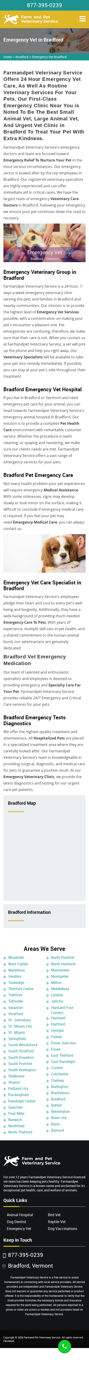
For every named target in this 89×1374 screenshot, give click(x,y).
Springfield (17, 1038)
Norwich (15, 1119)
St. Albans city (20, 1026)
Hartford (58, 1024)
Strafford (15, 1013)
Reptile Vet (57, 1221)
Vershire (14, 976)
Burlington (59, 1086)
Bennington (60, 1111)
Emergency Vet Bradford (49, 57)
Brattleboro (60, 1092)
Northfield (16, 1125)
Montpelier (59, 976)
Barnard (57, 1130)
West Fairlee (18, 963)
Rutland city (18, 1088)
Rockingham (18, 1094)
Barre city (59, 1117)
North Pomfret (62, 957)
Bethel (56, 1105)
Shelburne (16, 1076)
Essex (55, 1049)
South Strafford (21, 1051)
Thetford (15, 994)
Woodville (16, 957)
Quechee (15, 1107)
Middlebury (60, 988)
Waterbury (16, 970)
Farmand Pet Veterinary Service (42, 1337)
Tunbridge (16, 982)
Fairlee (56, 1036)
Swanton (15, 1007)
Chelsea (57, 1080)
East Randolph (63, 1061)
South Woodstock (22, 1044)
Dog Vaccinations (62, 1228)
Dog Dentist (16, 1221)
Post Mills (16, 1113)
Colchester (59, 1074)
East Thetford (62, 1055)
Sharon (14, 1082)
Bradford (22, 57)
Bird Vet (54, 1214)
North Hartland (63, 963)
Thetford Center (21, 988)
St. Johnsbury (19, 1020)
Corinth (57, 1067)
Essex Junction (63, 1042)
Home (7, 57)
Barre (55, 1124)
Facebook (8, 1341)
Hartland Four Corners (62, 1010)
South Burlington (22, 1069)
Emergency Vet (19, 1228)
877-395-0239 (44, 5)
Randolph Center (21, 1101)
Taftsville (15, 1001)
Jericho (57, 1001)
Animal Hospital (20, 1214)
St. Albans (16, 1032)
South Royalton (21, 1057)
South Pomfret (20, 1063)
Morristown (60, 970)
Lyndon (57, 994)
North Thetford (20, 1132)
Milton (56, 982)
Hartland (58, 1017)
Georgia (57, 1030)
